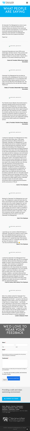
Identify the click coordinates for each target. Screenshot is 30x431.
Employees (5, 409)
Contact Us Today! (12, 398)
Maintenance (11, 407)
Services (13, 406)
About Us (8, 406)
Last (16, 346)
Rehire (16, 407)
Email (4, 349)
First (3, 346)
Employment (20, 406)
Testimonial (5, 358)
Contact (17, 409)
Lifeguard (4, 407)
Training (21, 407)
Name (4, 342)
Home (3, 406)
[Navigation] (27, 3)
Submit (5, 379)
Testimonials (12, 409)
